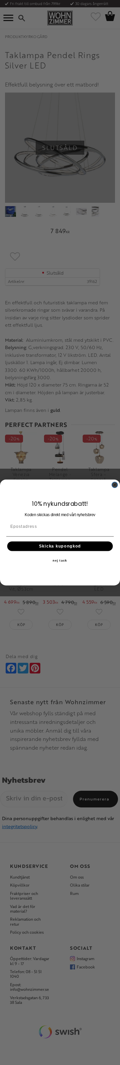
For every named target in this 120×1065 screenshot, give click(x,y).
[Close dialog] (115, 485)
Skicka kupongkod (60, 546)
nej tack (60, 560)
